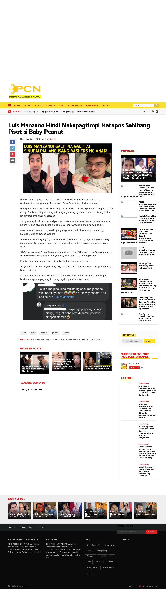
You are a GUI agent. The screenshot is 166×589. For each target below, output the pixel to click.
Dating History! (67, 111)
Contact (41, 527)
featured (44, 333)
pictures (55, 333)
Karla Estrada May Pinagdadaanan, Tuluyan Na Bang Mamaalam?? (147, 219)
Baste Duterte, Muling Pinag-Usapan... (92, 514)
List (61, 105)
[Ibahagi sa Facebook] (12, 142)
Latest (27, 105)
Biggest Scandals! (50, 111)
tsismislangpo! (108, 567)
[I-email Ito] (12, 160)
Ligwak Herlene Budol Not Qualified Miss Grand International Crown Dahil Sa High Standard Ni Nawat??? (137, 236)
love (89, 561)
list (112, 556)
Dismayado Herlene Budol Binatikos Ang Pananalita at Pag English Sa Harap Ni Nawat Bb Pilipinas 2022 (138, 285)
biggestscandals (93, 545)
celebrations (110, 545)
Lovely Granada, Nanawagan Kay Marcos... (117, 514)
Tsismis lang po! (32, 111)
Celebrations (74, 105)
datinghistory (101, 550)
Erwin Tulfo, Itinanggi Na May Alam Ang (19, 515)
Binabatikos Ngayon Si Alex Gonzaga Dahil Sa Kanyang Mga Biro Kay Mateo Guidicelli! (137, 174)
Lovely (53, 139)
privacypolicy (92, 567)
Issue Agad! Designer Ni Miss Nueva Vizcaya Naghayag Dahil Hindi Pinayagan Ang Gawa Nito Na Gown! (137, 191)
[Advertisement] (25, 40)
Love (38, 105)
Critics (106, 105)
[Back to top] (159, 582)
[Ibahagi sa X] (12, 148)
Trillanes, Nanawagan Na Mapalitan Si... (44, 515)
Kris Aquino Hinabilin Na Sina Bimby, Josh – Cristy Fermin (147, 317)
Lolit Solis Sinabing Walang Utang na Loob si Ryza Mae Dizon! (147, 251)
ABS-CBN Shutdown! (86, 111)
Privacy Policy (26, 527)
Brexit (24, 333)
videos (66, 333)
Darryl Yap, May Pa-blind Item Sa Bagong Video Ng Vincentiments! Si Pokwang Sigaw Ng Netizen (147, 303)
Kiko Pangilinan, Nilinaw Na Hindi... (68, 515)
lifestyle (102, 556)
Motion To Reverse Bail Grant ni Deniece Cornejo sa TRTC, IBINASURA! (69, 339)
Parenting (92, 105)
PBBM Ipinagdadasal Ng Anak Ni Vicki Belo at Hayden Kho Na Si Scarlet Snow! (147, 206)
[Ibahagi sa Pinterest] (12, 154)
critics (33, 333)
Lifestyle (50, 105)
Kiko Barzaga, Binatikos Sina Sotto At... (145, 514)
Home (17, 105)
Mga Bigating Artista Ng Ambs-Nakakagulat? (147, 265)
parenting (100, 561)
